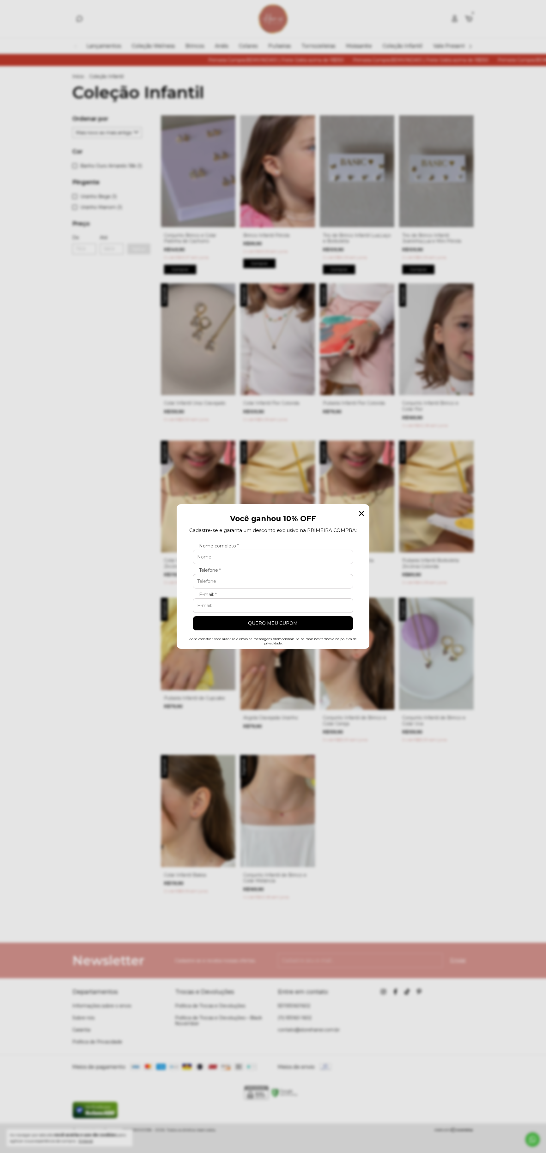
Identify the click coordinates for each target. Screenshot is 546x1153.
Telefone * (210, 570)
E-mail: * (208, 594)
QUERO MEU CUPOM (273, 623)
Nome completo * (219, 546)
